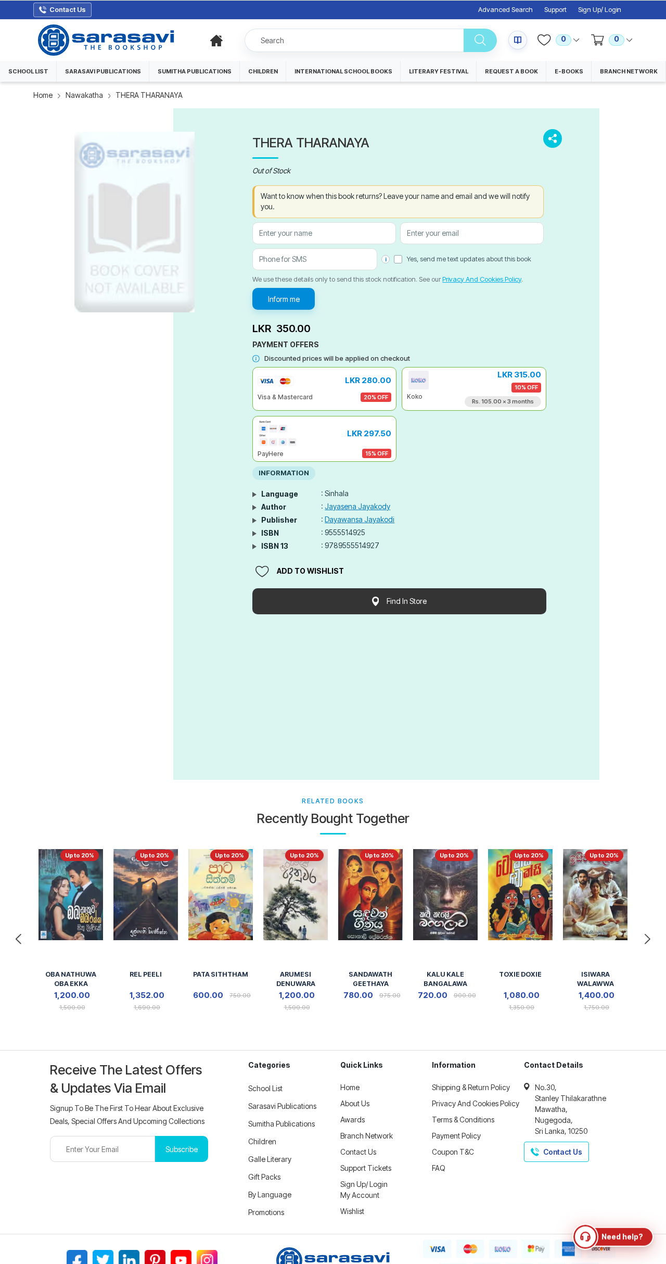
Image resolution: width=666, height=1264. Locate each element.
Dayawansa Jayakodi (359, 519)
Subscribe (181, 1149)
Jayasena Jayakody (357, 506)
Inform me (284, 299)
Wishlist (352, 1211)
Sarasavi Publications (282, 1106)
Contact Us (358, 1151)
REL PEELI (146, 974)
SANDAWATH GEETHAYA (370, 979)
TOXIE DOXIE (520, 974)
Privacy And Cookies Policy (481, 279)
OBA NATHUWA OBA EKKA (70, 979)
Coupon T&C (453, 1151)
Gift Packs (264, 1176)
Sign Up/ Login (599, 10)
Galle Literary (269, 1159)
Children (262, 1141)
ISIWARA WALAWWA (595, 979)
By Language (269, 1194)
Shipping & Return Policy (471, 1087)
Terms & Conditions (463, 1119)
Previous (19, 939)
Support (555, 10)
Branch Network (366, 1135)
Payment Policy (456, 1135)
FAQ (438, 1168)
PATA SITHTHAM (220, 974)
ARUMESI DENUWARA (295, 979)
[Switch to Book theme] (517, 40)
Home (43, 95)
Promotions (266, 1212)
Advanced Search (505, 10)
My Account (359, 1195)
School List (265, 1088)
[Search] (480, 40)
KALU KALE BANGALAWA (445, 979)
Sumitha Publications (281, 1123)
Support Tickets (365, 1168)
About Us (354, 1103)
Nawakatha (84, 95)
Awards (352, 1119)
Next (647, 939)
